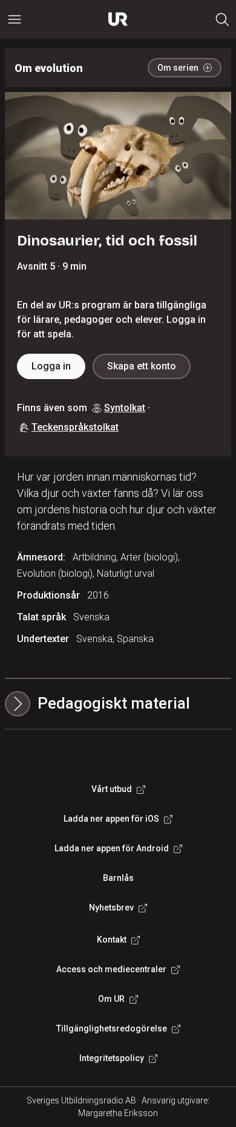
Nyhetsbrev (111, 907)
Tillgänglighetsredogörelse (111, 1028)
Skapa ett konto (141, 366)
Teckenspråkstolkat (75, 427)
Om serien (177, 68)
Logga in (51, 366)
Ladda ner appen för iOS (111, 818)
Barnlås (118, 878)
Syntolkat (124, 408)
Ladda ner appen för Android (111, 848)
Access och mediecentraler (111, 969)
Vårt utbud (111, 789)
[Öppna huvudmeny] (14, 19)
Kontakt (111, 939)
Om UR (111, 999)
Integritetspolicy (111, 1058)
